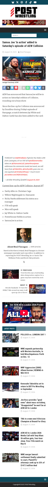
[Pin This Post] (16, 88)
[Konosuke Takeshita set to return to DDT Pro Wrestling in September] (10, 387)
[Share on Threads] (43, 88)
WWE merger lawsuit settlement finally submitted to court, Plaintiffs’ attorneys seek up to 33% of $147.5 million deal (33, 460)
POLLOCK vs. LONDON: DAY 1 (33, 334)
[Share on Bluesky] (39, 88)
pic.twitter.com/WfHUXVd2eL (16, 175)
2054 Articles (35, 247)
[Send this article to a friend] (20, 88)
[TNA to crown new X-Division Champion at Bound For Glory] (10, 422)
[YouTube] (35, 2)
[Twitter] (17, 2)
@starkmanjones (32, 163)
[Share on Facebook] (4, 88)
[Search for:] (24, 35)
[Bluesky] (13, 2)
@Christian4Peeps (21, 172)
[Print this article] (24, 88)
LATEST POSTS (9, 329)
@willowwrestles (35, 161)
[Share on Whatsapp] (28, 88)
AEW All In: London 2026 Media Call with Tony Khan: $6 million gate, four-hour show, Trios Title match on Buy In (32, 438)
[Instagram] (22, 2)
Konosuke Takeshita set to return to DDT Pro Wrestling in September (32, 386)
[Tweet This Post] (8, 88)
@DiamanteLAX (18, 163)
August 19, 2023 (11, 52)
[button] (44, 30)
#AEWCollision (20, 158)
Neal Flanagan (25, 52)
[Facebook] (26, 2)
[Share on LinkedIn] (12, 88)
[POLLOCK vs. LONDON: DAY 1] (10, 338)
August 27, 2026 (29, 338)
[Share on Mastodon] (32, 88)
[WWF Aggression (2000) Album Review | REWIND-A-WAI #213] (10, 371)
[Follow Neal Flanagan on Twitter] (24, 262)
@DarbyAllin (28, 169)
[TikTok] (31, 2)
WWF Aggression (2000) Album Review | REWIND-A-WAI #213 (32, 370)
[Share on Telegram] (36, 88)
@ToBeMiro (17, 169)
